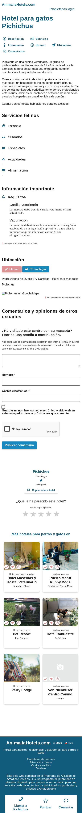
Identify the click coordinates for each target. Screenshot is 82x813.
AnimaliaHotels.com (18, 4)
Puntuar (45, 807)
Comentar (66, 807)
